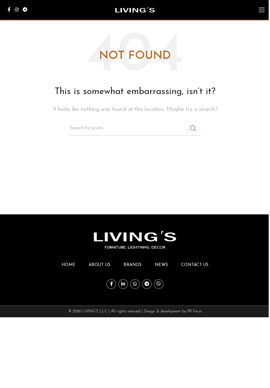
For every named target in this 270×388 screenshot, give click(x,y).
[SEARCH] (193, 128)
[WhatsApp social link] (135, 284)
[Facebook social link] (9, 10)
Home (68, 265)
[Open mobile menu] (261, 9)
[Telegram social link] (25, 10)
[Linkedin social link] (123, 284)
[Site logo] (135, 9)
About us (99, 265)
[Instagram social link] (17, 10)
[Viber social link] (159, 284)
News (161, 265)
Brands (132, 265)
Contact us (194, 265)
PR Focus (194, 311)
